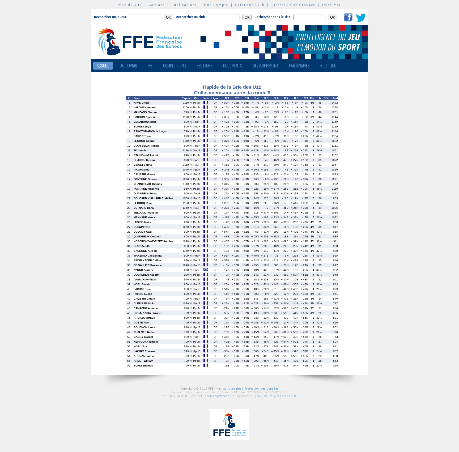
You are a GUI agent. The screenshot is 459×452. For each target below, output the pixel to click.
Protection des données (261, 388)
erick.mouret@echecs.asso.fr (275, 396)
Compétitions (174, 65)
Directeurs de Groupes (293, 5)
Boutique (328, 65)
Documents (232, 65)
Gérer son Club (250, 5)
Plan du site (130, 5)
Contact (157, 5)
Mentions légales (228, 388)
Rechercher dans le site (272, 17)
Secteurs (204, 65)
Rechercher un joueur (110, 17)
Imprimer (331, 5)
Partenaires (299, 65)
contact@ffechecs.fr (219, 396)
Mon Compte (216, 5)
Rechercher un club (190, 17)
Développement (265, 65)
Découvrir (128, 65)
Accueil (103, 65)
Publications (184, 5)
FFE (150, 65)
